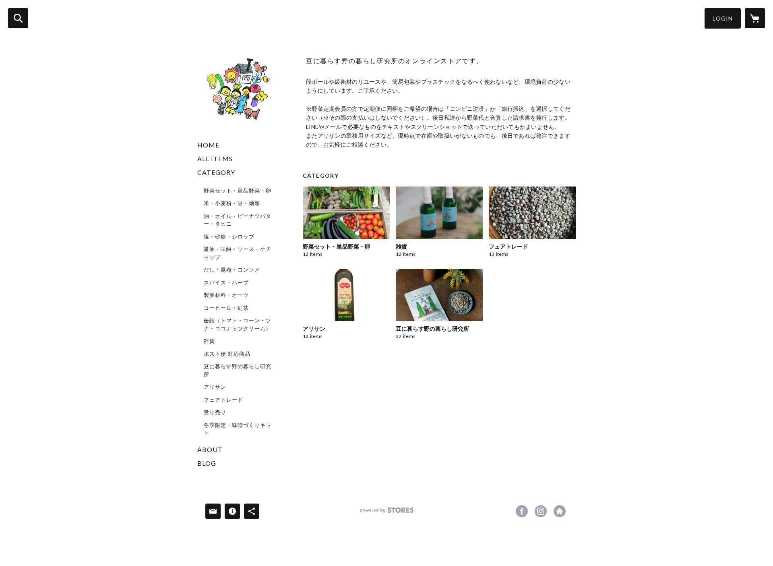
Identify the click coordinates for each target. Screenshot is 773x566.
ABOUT (210, 449)
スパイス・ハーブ (226, 282)
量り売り (215, 412)
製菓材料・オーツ (226, 295)
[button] (723, 18)
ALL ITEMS (215, 158)
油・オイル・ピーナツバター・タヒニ (237, 220)
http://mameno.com (560, 511)
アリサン (215, 387)
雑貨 (209, 341)
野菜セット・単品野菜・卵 (237, 190)
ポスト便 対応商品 (227, 353)
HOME (208, 145)
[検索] (18, 18)
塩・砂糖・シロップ (229, 236)
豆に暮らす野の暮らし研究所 (237, 370)
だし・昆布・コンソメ (232, 269)
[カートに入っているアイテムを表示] (755, 18)
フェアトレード (223, 399)
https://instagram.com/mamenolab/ (541, 511)
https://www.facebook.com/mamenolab (522, 511)
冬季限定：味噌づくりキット (237, 429)
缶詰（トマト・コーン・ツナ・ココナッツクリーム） (237, 324)
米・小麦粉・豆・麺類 (232, 203)
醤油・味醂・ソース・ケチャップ (237, 253)
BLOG (206, 463)
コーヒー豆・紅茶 (226, 308)
